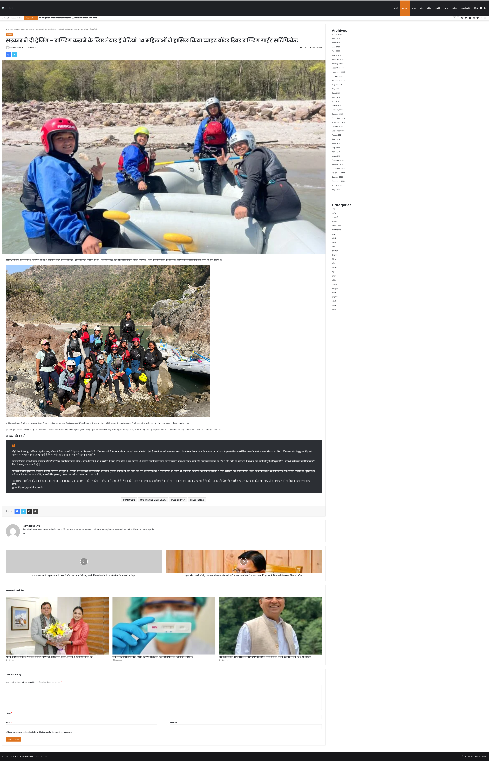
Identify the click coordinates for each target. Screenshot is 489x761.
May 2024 (336, 148)
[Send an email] (22, 48)
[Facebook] (8, 54)
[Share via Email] (29, 511)
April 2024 (336, 152)
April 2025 (336, 101)
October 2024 (337, 127)
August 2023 (337, 185)
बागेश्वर (334, 276)
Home (395, 8)
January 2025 (337, 114)
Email (9, 722)
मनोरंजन (429, 8)
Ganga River (179, 500)
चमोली (334, 238)
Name (9, 713)
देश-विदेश (454, 8)
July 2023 (336, 190)
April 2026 (336, 51)
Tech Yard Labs (41, 756)
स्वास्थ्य (446, 8)
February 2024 (337, 160)
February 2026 (337, 59)
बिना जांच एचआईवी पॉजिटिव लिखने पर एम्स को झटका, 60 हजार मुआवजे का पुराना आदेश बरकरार (152, 657)
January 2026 (337, 64)
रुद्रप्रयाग (335, 289)
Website (173, 722)
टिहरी (333, 247)
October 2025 (337, 76)
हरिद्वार (334, 309)
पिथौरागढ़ (334, 268)
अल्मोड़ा (334, 213)
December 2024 (338, 118)
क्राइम (414, 8)
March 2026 (336, 55)
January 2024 (337, 164)
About (484, 756)
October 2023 (337, 177)
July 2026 (336, 38)
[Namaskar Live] (8, 8)
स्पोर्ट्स (334, 301)
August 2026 (337, 34)
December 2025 (338, 68)
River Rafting (197, 500)
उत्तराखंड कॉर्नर (465, 8)
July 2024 (336, 139)
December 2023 (338, 169)
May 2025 (336, 97)
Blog (333, 209)
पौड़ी (333, 272)
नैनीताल (334, 259)
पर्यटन (421, 8)
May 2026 (336, 47)
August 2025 (337, 85)
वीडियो (476, 8)
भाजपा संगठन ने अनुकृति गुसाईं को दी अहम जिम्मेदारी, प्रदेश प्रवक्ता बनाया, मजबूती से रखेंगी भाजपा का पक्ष (49, 657)
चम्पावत (334, 242)
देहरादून (334, 255)
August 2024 (337, 135)
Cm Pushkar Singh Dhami (153, 500)
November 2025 (338, 72)
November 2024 (338, 122)
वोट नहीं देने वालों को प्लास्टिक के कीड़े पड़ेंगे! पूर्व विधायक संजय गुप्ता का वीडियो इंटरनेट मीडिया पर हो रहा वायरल (265, 657)
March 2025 (336, 106)
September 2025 (338, 80)
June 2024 (336, 143)
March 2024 (336, 156)
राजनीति (437, 8)
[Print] (35, 511)
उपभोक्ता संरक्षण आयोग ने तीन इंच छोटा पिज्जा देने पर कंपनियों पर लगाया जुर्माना (62, 18)
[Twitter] (14, 54)
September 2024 (338, 131)
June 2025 (336, 93)
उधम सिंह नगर (336, 230)
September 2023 (338, 181)
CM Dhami (129, 500)
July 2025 (336, 89)
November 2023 (338, 173)
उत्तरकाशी (335, 217)
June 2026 (336, 43)
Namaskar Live (16, 48)
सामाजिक (334, 297)
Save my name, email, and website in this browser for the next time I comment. (40, 732)
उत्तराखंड (404, 8)
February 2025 (337, 110)
